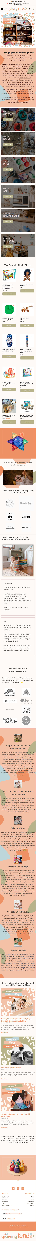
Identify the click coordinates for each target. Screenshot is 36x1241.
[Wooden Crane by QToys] (27, 309)
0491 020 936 (18, 4)
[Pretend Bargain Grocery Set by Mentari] (9, 373)
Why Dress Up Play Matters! (11, 1068)
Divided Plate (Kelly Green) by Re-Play (7, 319)
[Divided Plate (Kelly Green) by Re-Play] (9, 309)
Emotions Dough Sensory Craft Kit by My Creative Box (26, 384)
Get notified (27, 422)
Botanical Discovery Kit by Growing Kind (8, 415)
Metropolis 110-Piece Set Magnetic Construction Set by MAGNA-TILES (8, 286)
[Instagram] (22, 1188)
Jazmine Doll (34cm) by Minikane (26, 284)
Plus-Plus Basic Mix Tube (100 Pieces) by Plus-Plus (26, 351)
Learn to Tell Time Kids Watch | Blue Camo (8, 350)
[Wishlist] (13, 271)
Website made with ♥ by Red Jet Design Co (18, 1227)
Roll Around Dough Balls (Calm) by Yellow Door (26, 415)
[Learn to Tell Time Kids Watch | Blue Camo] (9, 341)
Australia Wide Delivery (18, 912)
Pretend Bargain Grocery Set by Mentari (8, 383)
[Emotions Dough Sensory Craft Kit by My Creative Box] (27, 373)
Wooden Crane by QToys (25, 319)
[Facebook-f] (13, 1188)
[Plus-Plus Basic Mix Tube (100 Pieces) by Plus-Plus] (27, 341)
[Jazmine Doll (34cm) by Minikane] (27, 275)
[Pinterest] (18, 1188)
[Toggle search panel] (30, 9)
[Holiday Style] (18, 119)
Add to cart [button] (9, 294)
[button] (33, 9)
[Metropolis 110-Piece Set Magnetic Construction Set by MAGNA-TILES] (9, 275)
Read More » (4, 1032)
